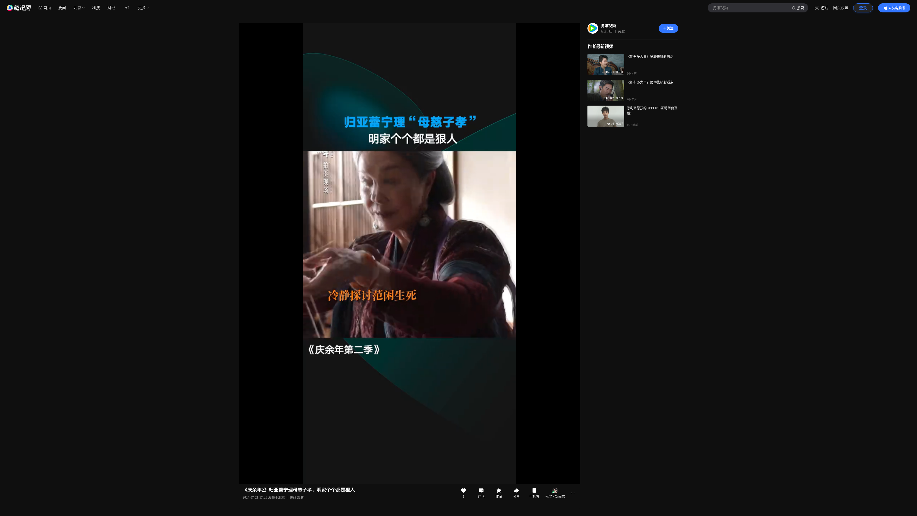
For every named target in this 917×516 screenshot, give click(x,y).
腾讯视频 (608, 26)
